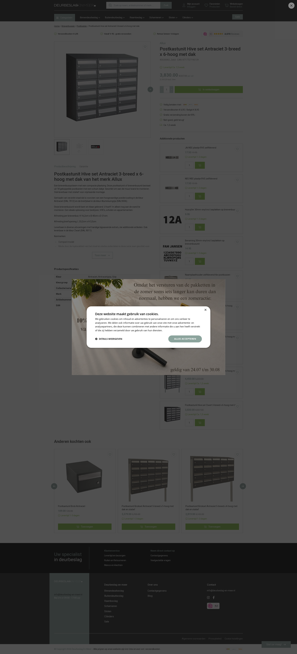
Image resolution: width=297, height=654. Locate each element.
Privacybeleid (170, 330)
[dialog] (148, 327)
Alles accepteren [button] (185, 338)
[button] (108, 339)
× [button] (205, 310)
